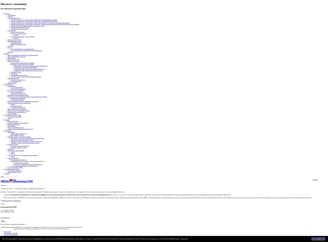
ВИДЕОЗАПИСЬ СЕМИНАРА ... (12, 201)
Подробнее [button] (184, 239)
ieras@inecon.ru (5, 217)
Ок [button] (318, 239)
